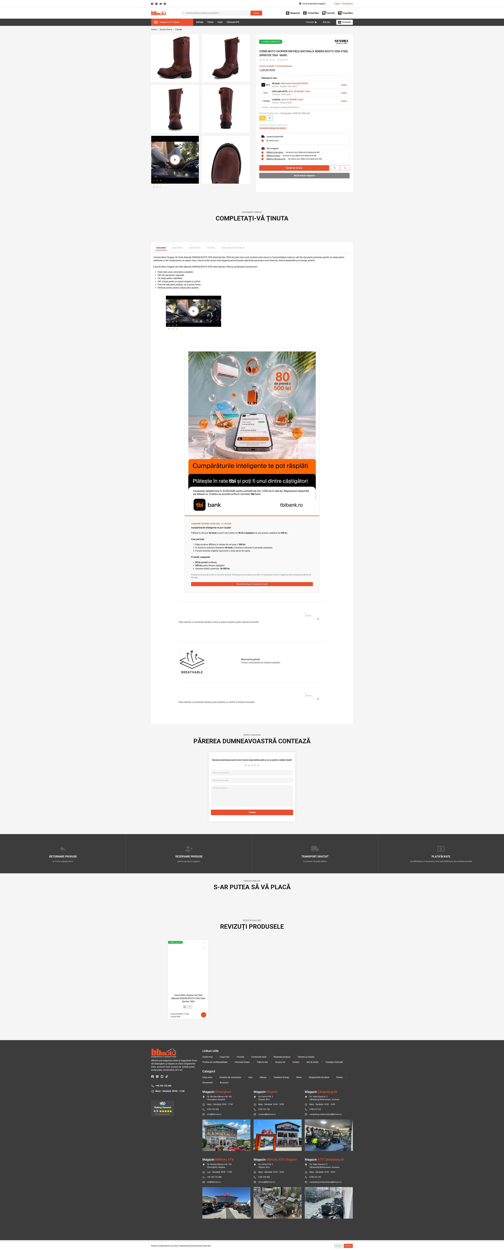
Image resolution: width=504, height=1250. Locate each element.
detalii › (344, 85)
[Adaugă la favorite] (334, 168)
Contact (295, 1238)
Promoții (310, 22)
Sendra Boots (166, 29)
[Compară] (345, 168)
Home (154, 29)
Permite (348, 1246)
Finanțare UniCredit (334, 1238)
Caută (256, 13)
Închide (339, 1246)
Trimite (252, 900)
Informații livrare (242, 1238)
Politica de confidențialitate (214, 1238)
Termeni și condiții (306, 1232)
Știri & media (312, 1238)
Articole (326, 22)
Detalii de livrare (294, 168)
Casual (178, 29)
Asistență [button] (346, 22)
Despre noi (280, 1238)
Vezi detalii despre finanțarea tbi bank (252, 672)
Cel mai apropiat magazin (313, 3)
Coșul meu (224, 1232)
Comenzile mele (258, 1232)
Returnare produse (282, 1232)
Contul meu (207, 1232)
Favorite (240, 1232)
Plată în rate (262, 1238)
